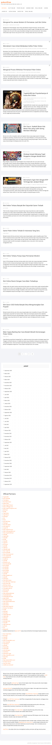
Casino (46, 8)
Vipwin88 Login (6, 549)
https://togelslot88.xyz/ (8, 532)
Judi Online (34, 48)
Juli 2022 (6, 418)
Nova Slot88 (6, 565)
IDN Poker (30, 48)
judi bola (5, 626)
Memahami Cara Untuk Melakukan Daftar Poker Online (22, 46)
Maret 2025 (7, 373)
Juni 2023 (6, 394)
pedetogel (5, 611)
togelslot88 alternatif (35, 101)
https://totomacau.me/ (8, 554)
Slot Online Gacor (7, 501)
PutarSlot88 (5, 572)
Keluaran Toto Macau (8, 608)
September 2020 (8, 466)
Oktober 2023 (7, 388)
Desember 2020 (8, 460)
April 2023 (6, 397)
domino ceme (30, 8)
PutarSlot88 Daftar (7, 595)
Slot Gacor (5, 544)
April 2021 (6, 451)
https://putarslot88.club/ (8, 593)
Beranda (4, 8)
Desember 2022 (8, 406)
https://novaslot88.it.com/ (9, 640)
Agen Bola (5, 656)
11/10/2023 (6, 329)
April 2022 (6, 427)
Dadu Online (6, 603)
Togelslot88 (5, 497)
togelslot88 (27, 101)
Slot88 (4, 511)
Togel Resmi (6, 515)
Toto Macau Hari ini (7, 588)
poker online (21, 8)
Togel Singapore (30, 99)
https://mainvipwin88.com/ (9, 531)
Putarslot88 (5, 647)
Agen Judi (19, 72)
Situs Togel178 (6, 550)
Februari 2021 (7, 457)
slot (4, 627)
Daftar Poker (24, 48)
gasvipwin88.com (7, 557)
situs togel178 (6, 526)
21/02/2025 (27, 177)
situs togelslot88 (7, 555)
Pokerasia (38, 72)
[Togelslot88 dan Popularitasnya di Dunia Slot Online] (12, 99)
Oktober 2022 (7, 409)
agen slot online (35, 184)
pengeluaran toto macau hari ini (26, 722)
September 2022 (8, 412)
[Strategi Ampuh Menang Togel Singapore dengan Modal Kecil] (12, 155)
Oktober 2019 (7, 481)
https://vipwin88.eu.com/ (8, 655)
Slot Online (11, 8)
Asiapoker (23, 72)
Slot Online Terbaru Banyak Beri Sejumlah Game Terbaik (23, 205)
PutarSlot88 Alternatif (8, 596)
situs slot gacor (6, 650)
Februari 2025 (7, 376)
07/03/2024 (6, 203)
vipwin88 (5, 534)
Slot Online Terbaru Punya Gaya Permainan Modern (21, 256)
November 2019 (8, 478)
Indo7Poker (5, 591)
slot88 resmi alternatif (8, 665)
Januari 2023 (7, 403)
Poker (4, 519)
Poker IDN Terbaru (7, 580)
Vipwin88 (5, 537)
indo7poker (5, 578)
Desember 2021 (8, 433)
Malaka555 (5, 629)
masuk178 (5, 528)
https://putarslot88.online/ (9, 601)
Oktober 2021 (7, 439)
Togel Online (29, 11)
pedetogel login (6, 621)
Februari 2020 (7, 472)
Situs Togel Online (7, 634)
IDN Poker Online (7, 585)
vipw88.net (5, 559)
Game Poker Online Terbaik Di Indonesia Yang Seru (21, 231)
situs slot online (43, 184)
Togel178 (5, 542)
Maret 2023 (7, 400)
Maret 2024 (7, 379)
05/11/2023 (6, 253)
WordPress (49, 743)
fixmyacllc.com (6, 562)
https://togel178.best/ (8, 505)
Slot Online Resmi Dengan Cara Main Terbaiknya (20, 281)
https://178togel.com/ (8, 506)
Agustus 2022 (7, 415)
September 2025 (8, 370)
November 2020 (8, 463)
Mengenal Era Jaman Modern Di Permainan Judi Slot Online (24, 22)
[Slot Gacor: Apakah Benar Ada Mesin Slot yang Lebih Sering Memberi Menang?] (12, 128)
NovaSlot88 (5, 567)
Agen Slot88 (6, 598)
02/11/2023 (6, 302)
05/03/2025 (27, 124)
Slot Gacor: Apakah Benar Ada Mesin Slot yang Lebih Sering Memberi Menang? (34, 129)
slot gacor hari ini (7, 661)
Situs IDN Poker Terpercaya (9, 582)
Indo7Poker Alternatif (8, 586)
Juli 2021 (6, 445)
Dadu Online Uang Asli (8, 606)
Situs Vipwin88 (6, 498)
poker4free (6, 2)
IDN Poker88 (6, 590)
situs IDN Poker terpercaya (13, 699)
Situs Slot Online (7, 524)
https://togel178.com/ (8, 529)
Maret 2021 (7, 454)
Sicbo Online (6, 604)
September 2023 (8, 391)
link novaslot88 (6, 552)
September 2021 (8, 442)
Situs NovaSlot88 (7, 564)
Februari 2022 (7, 430)
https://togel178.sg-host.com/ (10, 508)
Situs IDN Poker (6, 521)
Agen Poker (19, 48)
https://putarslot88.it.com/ (9, 660)
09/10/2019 (6, 67)
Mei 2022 (6, 424)
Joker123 (4, 11)
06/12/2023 (6, 228)
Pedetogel (5, 516)
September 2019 (8, 484)
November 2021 (8, 436)
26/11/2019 (6, 43)
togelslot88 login (30, 102)
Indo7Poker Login (7, 653)
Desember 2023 (8, 382)
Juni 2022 (6, 421)
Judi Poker (39, 48)
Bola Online (38, 8)
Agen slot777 (18, 631)
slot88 (4, 609)
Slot (37, 98)
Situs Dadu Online (19, 709)
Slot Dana (5, 635)
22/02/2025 (27, 151)
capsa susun (12, 11)
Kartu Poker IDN (6, 583)
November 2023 (8, 385)
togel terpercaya (6, 624)
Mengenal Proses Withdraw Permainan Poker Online (22, 70)
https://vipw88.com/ (7, 575)
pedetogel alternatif (7, 688)
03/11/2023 (6, 278)
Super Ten (20, 11)
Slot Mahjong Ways (7, 599)
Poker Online (44, 48)
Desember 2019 (8, 475)
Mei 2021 (6, 448)
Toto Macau (6, 500)
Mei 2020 (6, 469)
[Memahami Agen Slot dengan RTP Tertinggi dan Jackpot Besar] (12, 181)
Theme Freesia (40, 743)
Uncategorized (12, 48)
